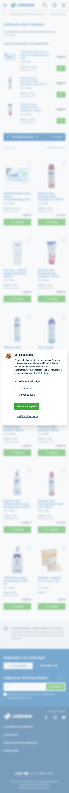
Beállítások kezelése (27, 416)
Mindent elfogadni (27, 406)
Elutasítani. (43, 373)
